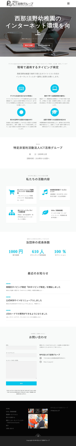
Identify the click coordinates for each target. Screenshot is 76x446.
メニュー (68, 3)
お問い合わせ (10, 428)
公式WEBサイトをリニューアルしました (24, 300)
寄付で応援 (29, 45)
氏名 (7, 345)
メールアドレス (10, 352)
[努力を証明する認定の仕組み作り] (21, 112)
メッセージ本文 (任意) (12, 360)
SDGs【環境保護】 (11, 411)
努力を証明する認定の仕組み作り (21, 120)
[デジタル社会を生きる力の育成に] (21, 88)
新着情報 (8, 283)
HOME (8, 409)
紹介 (7, 425)
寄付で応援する (10, 417)
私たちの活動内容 (44, 45)
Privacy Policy (20, 392)
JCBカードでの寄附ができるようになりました (26, 313)
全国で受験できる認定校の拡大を (55, 120)
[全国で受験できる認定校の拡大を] (55, 112)
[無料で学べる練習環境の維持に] (55, 88)
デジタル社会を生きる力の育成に (21, 96)
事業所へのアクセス (12, 414)
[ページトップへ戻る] (38, 436)
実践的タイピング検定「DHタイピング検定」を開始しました (33, 286)
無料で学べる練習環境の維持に (54, 96)
